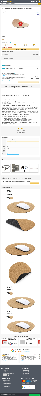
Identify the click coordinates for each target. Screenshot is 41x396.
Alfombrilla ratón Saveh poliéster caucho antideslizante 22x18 (30, 339)
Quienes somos (26, 370)
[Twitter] (3, 375)
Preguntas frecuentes (6, 380)
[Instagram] (8, 375)
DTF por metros (26, 373)
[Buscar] (39, 4)
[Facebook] (6, 375)
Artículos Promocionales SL (11, 394)
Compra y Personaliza (20, 49)
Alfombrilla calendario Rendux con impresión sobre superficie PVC (12, 339)
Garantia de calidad (26, 371)
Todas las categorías (6, 386)
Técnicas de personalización (8, 381)
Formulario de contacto (7, 384)
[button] (10, 42)
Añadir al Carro (28, 82)
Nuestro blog (25, 374)
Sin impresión (21, 68)
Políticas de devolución (7, 383)
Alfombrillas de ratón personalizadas (13, 153)
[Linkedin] (5, 375)
